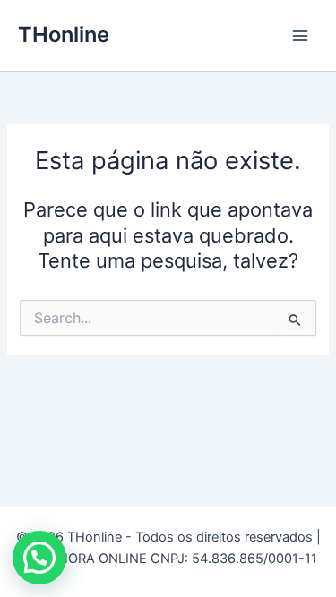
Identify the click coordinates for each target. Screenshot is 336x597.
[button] (39, 557)
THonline (63, 34)
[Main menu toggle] (300, 35)
